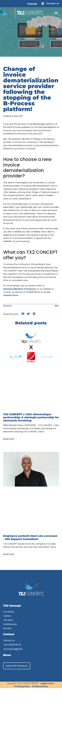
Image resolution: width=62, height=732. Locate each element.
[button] (23, 313)
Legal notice (47, 683)
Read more (8, 438)
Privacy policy (22, 686)
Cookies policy (40, 686)
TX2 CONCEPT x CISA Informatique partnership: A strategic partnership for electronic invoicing (31, 417)
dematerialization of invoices (19, 288)
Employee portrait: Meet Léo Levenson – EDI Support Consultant (30, 537)
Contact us (52, 3)
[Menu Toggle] (56, 12)
